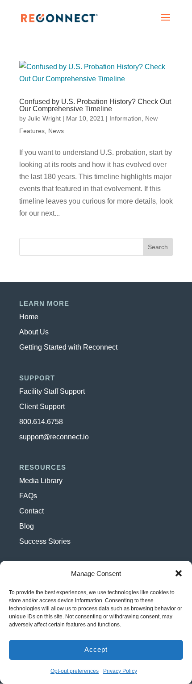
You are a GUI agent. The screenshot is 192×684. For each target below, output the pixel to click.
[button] (178, 573)
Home (28, 317)
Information (125, 118)
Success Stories (45, 541)
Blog (26, 526)
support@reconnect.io (54, 437)
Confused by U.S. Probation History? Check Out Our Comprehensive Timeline (95, 105)
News (56, 130)
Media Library (41, 480)
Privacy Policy (120, 671)
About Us (34, 332)
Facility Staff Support (52, 391)
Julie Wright (44, 118)
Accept (96, 649)
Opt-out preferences (74, 671)
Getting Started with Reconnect (68, 347)
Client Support (42, 406)
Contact (31, 511)
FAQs (28, 496)
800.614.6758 (41, 421)
